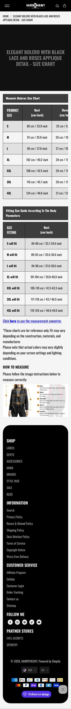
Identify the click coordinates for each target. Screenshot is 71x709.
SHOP (11, 440)
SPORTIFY (12, 645)
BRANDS (11, 474)
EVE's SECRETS (15, 638)
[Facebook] (10, 622)
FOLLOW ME (15, 614)
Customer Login (15, 585)
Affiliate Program (16, 572)
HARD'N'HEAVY (29, 661)
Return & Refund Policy (20, 523)
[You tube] (39, 622)
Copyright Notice (16, 550)
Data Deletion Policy (18, 536)
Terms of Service (16, 543)
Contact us (13, 599)
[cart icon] (64, 5)
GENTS (10, 454)
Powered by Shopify (49, 661)
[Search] (57, 5)
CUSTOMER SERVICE (22, 565)
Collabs (11, 579)
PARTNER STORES (20, 631)
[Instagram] (17, 622)
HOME (10, 468)
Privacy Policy (14, 517)
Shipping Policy (15, 530)
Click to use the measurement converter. (32, 320)
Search (10, 510)
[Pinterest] (24, 622)
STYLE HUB (13, 481)
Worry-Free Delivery (18, 556)
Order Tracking (15, 592)
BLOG (10, 494)
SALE (9, 487)
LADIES (10, 448)
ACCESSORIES (14, 461)
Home (6, 16)
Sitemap (11, 605)
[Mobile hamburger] (7, 6)
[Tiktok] (31, 622)
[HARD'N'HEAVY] (35, 5)
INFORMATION (17, 503)
